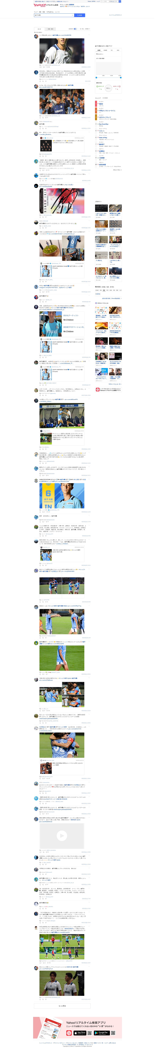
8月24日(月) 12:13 (86, 565)
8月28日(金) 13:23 (86, 281)
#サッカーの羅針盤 (55, 799)
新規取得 (71, 4)
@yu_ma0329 (47, 862)
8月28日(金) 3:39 (86, 301)
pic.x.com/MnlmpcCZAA (62, 481)
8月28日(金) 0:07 (86, 385)
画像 (40, 12)
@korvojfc (45, 221)
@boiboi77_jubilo (55, 672)
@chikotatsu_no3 (56, 65)
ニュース (57, 12)
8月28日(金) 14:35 (86, 217)
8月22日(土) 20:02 (86, 723)
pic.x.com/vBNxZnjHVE (57, 643)
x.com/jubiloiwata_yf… (69, 233)
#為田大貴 (69, 967)
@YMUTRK (46, 600)
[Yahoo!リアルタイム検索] (46, 4)
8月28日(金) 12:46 (86, 292)
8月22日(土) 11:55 (86, 884)
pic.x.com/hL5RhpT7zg (74, 606)
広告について (87, 1043)
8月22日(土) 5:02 (86, 908)
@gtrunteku (53, 393)
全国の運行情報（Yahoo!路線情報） (111, 298)
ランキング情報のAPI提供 (69, 1044)
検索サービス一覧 (98, 1043)
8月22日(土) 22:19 (86, 710)
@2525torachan (59, 178)
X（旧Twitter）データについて (85, 1044)
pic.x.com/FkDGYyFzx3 (46, 969)
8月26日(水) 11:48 (86, 512)
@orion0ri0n (46, 782)
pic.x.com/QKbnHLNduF (56, 233)
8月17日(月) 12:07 (86, 999)
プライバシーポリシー (59, 1043)
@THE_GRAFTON (53, 721)
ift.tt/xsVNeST (46, 799)
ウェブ (35, 12)
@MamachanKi (50, 461)
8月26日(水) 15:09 (86, 449)
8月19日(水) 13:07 (86, 962)
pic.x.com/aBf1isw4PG (71, 399)
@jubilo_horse (47, 226)
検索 (80, 15)
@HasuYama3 (52, 79)
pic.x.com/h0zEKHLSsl (45, 821)
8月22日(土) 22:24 (86, 674)
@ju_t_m (47, 547)
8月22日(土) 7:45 (86, 898)
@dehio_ (48, 431)
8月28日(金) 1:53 (86, 357)
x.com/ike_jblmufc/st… (45, 134)
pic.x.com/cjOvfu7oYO (75, 729)
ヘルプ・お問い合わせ (110, 1043)
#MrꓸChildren (69, 307)
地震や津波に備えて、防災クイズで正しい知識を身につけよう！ (52, 1)
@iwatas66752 (48, 154)
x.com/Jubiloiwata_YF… (67, 363)
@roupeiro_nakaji (52, 290)
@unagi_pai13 (49, 534)
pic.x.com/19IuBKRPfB (64, 35)
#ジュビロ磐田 (67, 287)
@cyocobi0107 (52, 635)
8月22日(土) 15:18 (86, 813)
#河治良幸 (64, 799)
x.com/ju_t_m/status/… (62, 543)
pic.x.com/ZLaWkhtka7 (45, 309)
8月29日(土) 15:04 (86, 67)
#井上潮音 (76, 479)
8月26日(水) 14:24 (86, 463)
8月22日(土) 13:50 (86, 852)
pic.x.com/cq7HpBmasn (46, 680)
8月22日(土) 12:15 (86, 874)
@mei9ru (51, 906)
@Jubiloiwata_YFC (56, 263)
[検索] (120, 1)
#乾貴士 (65, 606)
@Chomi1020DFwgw (53, 126)
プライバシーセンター (72, 1043)
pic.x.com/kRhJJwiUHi (63, 932)
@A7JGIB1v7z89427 (51, 383)
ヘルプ (98, 1)
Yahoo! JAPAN (91, 1)
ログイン (62, 6)
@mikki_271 (49, 299)
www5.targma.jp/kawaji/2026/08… (49, 718)
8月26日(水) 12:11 (86, 475)
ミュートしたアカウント (115, 15)
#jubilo (61, 287)
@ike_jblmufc (49, 138)
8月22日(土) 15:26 (86, 803)
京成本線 (97, 294)
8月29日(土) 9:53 (86, 180)
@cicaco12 (49, 563)
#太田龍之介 (54, 571)
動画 (44, 12)
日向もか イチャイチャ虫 (114, 1)
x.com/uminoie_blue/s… (46, 730)
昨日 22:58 (88, 81)
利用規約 (81, 1043)
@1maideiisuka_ (48, 215)
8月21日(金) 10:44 (86, 922)
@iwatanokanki (50, 473)
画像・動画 (50, 29)
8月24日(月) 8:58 (86, 601)
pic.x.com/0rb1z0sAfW (45, 186)
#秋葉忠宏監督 (68, 928)
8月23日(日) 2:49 (86, 637)
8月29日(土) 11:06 (86, 170)
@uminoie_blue (50, 760)
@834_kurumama (51, 850)
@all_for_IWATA (48, 355)
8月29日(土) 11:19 (86, 156)
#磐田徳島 (73, 819)
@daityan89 (46, 121)
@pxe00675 (48, 791)
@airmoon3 (49, 872)
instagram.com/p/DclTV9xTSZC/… (49, 287)
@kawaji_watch (59, 801)
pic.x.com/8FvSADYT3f (45, 87)
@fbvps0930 (69, 961)
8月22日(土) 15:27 (86, 793)
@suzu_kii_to (70, 168)
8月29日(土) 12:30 (86, 128)
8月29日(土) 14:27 (86, 117)
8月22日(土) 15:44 (86, 778)
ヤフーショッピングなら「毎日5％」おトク (78, 6)
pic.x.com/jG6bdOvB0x (67, 571)
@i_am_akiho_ (49, 279)
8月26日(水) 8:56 (86, 535)
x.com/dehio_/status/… (45, 401)
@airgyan (53, 920)
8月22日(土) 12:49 (86, 864)
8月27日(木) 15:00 (86, 395)
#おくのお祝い (69, 184)
